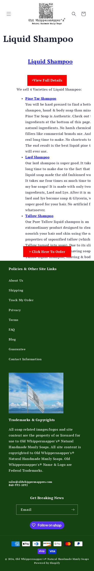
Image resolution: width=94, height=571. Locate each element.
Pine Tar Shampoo (40, 98)
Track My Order (21, 300)
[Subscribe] (73, 510)
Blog (12, 339)
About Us (16, 280)
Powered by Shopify (47, 562)
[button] (9, 14)
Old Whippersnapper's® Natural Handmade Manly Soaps (52, 559)
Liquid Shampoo (50, 61)
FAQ (12, 329)
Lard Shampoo (37, 157)
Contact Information (25, 359)
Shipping (16, 290)
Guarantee (17, 349)
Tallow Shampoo (39, 216)
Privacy (15, 310)
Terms (13, 320)
